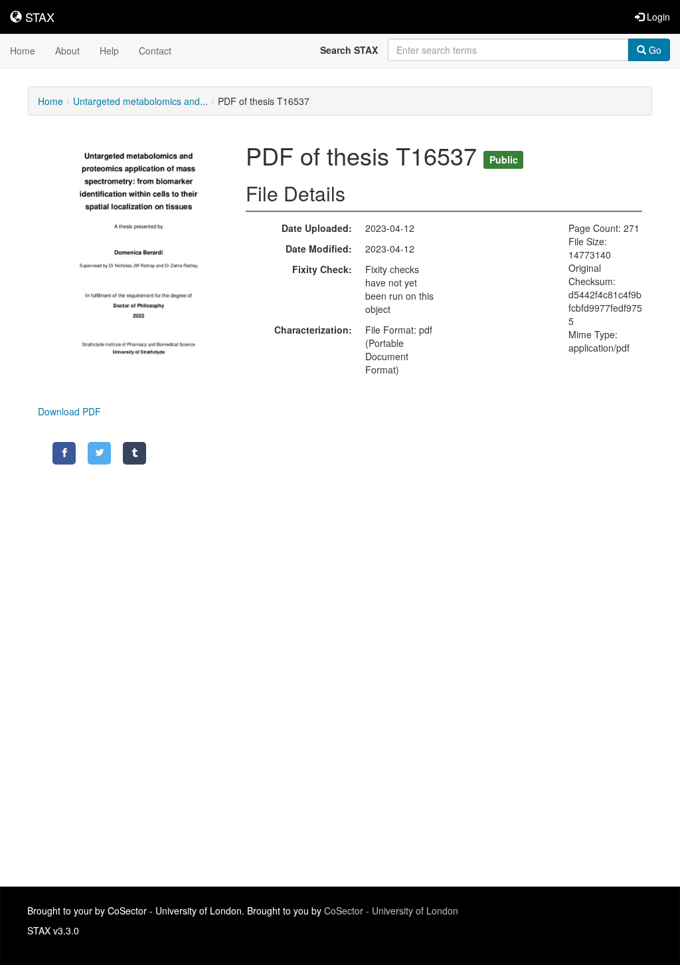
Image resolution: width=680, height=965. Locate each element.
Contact (155, 50)
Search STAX (349, 49)
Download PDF (69, 411)
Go (653, 49)
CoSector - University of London (391, 910)
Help (109, 50)
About (67, 50)
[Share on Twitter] (99, 453)
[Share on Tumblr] (134, 453)
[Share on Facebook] (64, 453)
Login (657, 16)
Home (22, 50)
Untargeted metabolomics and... (140, 101)
